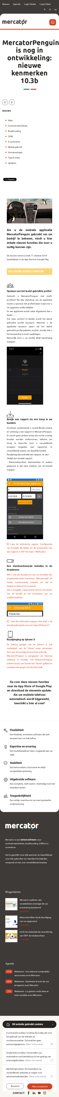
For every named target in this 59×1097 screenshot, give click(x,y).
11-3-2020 (24, 939)
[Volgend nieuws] (12, 102)
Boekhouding (14, 131)
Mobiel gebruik (15, 147)
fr (45, 9)
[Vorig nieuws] (5, 102)
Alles (10, 120)
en (55, 9)
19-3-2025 (24, 911)
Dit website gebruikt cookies (27, 1024)
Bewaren (15, 1086)
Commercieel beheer (18, 126)
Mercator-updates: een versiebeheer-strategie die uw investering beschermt (34, 904)
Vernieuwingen (15, 152)
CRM (10, 136)
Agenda (17, 4)
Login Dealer (30, 4)
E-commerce (14, 142)
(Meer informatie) (34, 1044)
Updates (12, 163)
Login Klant (45, 4)
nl (50, 9)
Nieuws (6, 4)
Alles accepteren (40, 1086)
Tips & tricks (14, 157)
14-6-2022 (24, 925)
